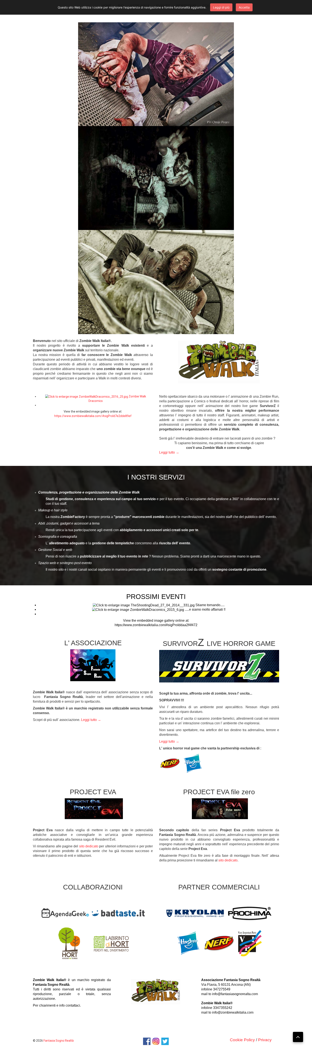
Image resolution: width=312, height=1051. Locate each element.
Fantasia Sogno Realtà (59, 1040)
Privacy (265, 1040)
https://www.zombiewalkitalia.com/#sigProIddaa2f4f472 (156, 625)
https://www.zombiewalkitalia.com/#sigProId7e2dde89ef (93, 416)
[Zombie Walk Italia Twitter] (165, 1041)
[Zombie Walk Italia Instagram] (156, 1041)
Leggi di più (221, 7)
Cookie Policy (242, 1040)
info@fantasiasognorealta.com (235, 994)
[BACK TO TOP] (298, 1037)
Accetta (244, 7)
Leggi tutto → (169, 452)
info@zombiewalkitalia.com (232, 1012)
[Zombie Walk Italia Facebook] (146, 1041)
